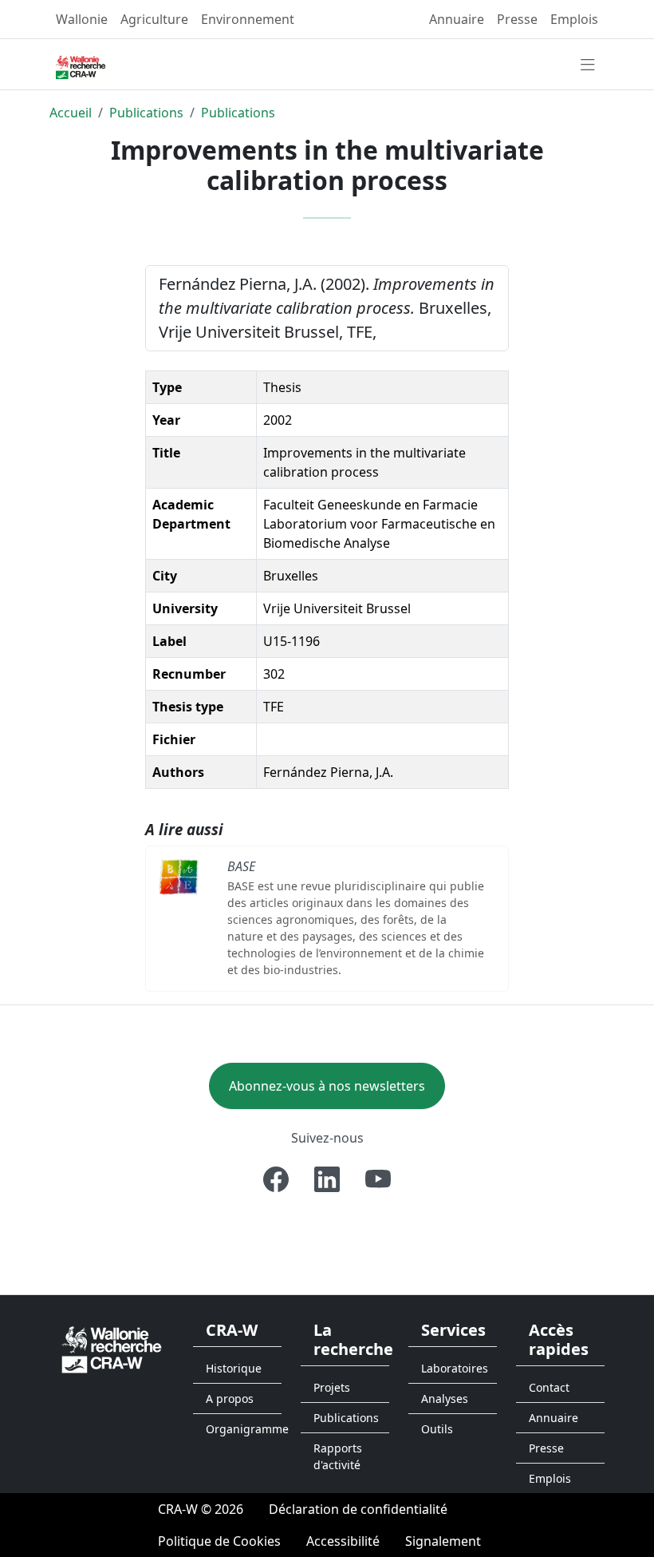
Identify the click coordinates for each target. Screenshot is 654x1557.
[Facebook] (276, 1179)
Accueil (70, 112)
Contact (549, 1387)
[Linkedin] (327, 1179)
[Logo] (111, 1348)
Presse (517, 19)
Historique (234, 1368)
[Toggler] (588, 65)
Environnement (247, 19)
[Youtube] (378, 1179)
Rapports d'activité (337, 1456)
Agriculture (154, 19)
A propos (230, 1398)
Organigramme (244, 1428)
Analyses (444, 1398)
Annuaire (456, 19)
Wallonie (82, 19)
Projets (331, 1387)
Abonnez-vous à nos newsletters (327, 1086)
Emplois (574, 19)
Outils (437, 1428)
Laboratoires (454, 1368)
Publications (146, 112)
